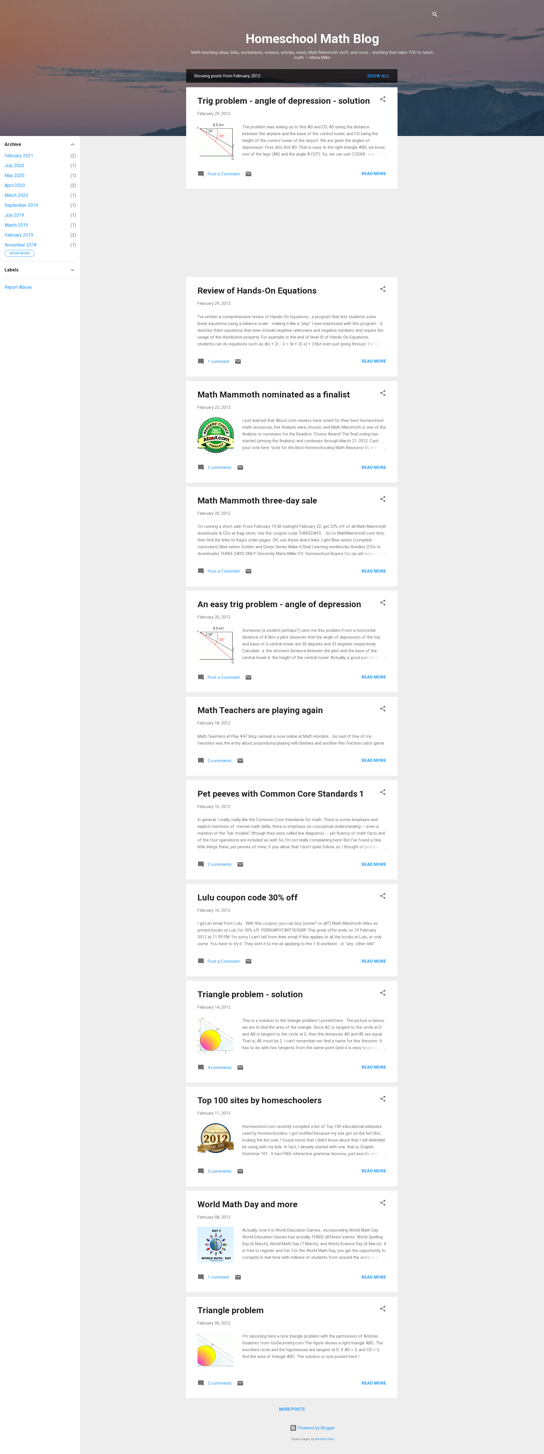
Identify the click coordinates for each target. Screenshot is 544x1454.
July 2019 (14, 215)
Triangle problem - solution (250, 994)
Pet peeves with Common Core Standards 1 (280, 794)
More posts (292, 1409)
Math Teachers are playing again (260, 710)
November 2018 (21, 245)
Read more (374, 173)
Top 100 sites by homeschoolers (259, 1100)
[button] (382, 100)
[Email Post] (248, 175)
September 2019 (21, 205)
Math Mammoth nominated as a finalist (273, 394)
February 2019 (19, 235)
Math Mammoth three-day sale (257, 500)
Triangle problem (230, 1310)
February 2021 (19, 155)
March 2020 (16, 195)
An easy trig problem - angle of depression (279, 604)
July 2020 (14, 165)
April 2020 (15, 185)
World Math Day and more (247, 1204)
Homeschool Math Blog (312, 38)
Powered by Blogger (316, 1427)
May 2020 (14, 175)
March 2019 (16, 225)
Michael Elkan (324, 1439)
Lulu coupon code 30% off (247, 897)
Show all (378, 75)
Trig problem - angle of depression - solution (283, 101)
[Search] (435, 15)
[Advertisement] (420, 154)
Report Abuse (18, 287)
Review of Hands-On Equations (256, 291)
